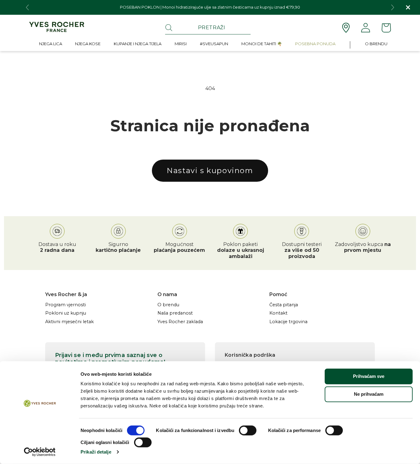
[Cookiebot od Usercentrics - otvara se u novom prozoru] (40, 452)
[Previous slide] (27, 7)
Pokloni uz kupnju (65, 313)
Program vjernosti (65, 304)
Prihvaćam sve (368, 376)
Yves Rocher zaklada (180, 321)
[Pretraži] (168, 27)
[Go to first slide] (393, 7)
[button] (50, 45)
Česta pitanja (283, 304)
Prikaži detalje (96, 451)
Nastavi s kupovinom (210, 170)
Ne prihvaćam (368, 394)
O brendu (168, 304)
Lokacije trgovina (288, 321)
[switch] (247, 430)
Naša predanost (175, 313)
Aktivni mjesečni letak (69, 321)
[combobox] (207, 27)
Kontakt (278, 313)
